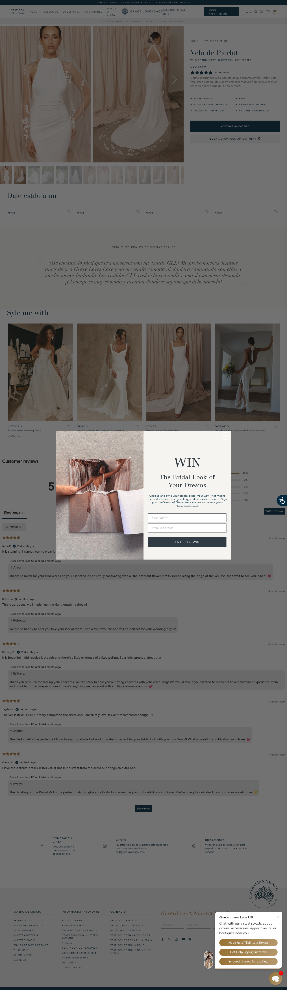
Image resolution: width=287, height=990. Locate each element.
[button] (275, 978)
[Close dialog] (225, 435)
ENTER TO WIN (187, 542)
